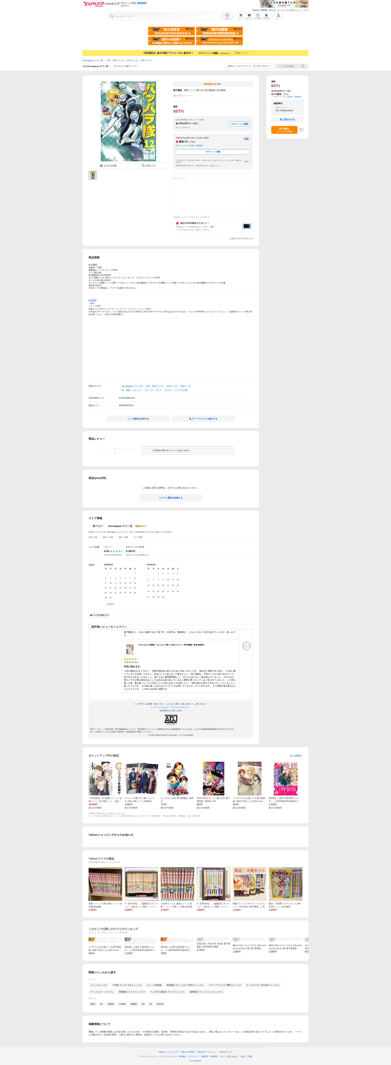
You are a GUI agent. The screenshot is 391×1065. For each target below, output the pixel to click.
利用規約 (182, 1056)
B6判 (92, 1004)
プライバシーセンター (168, 1056)
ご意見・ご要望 (245, 1056)
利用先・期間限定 (196, 145)
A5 (150, 1004)
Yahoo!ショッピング (168, 1052)
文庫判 (111, 1004)
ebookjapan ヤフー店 (92, 60)
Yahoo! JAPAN (259, 10)
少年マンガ (132, 60)
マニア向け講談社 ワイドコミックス (167, 992)
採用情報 (213, 1056)
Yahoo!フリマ (225, 1052)
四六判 (160, 1004)
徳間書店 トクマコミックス (132, 992)
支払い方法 (93, 537)
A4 (101, 1004)
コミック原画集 (154, 985)
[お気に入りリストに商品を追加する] (301, 129)
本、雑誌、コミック (131, 390)
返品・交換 (123, 537)
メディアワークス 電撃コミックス (224, 985)
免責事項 (204, 1056)
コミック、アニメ (153, 390)
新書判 (134, 1004)
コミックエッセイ (99, 985)
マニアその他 (181, 390)
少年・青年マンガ (114, 60)
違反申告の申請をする (242, 238)
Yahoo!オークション (207, 1052)
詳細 (246, 161)
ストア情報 (137, 537)
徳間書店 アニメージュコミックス (206, 992)
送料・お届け (108, 537)
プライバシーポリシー (148, 1056)
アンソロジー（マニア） (102, 992)
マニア (168, 390)
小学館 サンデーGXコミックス (127, 985)
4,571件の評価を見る (112, 555)
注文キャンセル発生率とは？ (138, 555)
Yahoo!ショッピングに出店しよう (285, 10)
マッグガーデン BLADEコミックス (262, 985)
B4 (143, 1004)
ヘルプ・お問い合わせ (228, 1056)
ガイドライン (193, 1056)
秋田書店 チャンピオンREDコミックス (185, 985)
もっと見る (295, 755)
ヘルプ (305, 10)
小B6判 (122, 1004)
